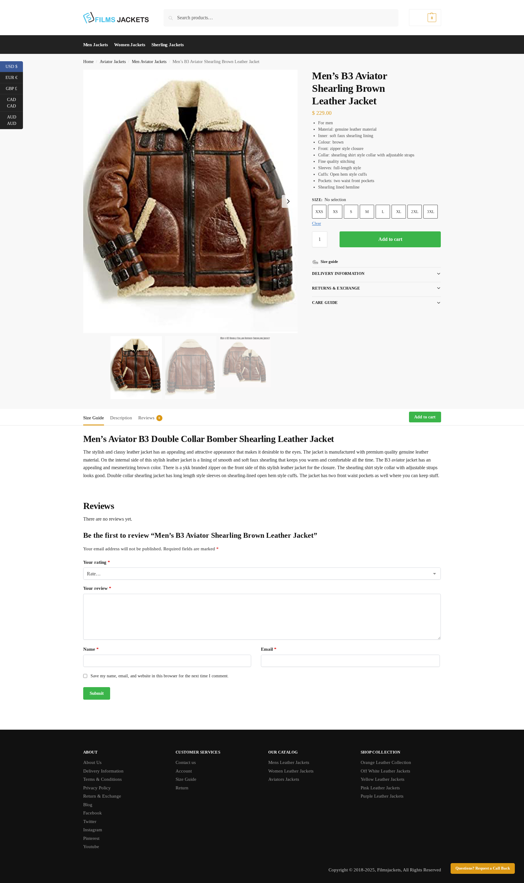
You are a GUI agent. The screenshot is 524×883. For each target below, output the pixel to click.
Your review (97, 588)
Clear (316, 223)
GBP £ (14, 88)
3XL (430, 211)
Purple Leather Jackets (382, 796)
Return (182, 787)
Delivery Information (338, 273)
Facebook (92, 812)
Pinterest (91, 838)
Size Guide (186, 779)
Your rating (96, 562)
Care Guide (325, 302)
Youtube (91, 846)
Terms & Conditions (102, 779)
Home (88, 61)
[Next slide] (288, 201)
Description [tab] (121, 417)
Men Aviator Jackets (149, 61)
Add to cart (390, 239)
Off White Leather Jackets (385, 771)
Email (269, 649)
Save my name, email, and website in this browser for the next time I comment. (160, 676)
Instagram (92, 829)
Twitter (89, 821)
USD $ (14, 66)
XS (335, 211)
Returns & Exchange (336, 288)
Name (91, 649)
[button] (425, 17)
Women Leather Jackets (291, 771)
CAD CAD (15, 102)
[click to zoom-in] (190, 201)
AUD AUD (15, 120)
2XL (414, 211)
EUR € (14, 77)
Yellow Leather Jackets (382, 779)
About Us (92, 762)
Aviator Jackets (113, 61)
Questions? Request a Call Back (482, 868)
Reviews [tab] (149, 417)
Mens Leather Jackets (288, 762)
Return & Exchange (102, 796)
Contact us (186, 762)
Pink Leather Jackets (380, 787)
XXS (319, 211)
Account (184, 771)
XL (398, 211)
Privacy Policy (97, 787)
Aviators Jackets (283, 779)
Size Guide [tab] (93, 417)
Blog (87, 804)
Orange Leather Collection (386, 762)
